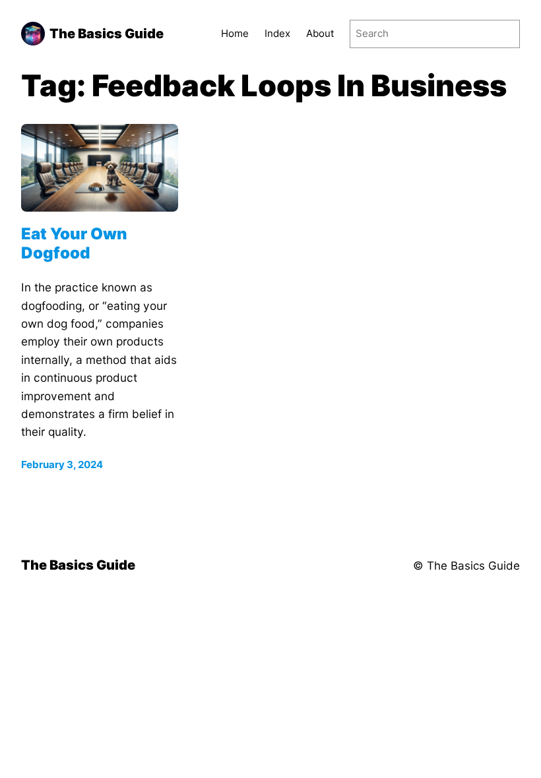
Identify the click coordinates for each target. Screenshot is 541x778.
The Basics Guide (106, 33)
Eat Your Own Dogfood (74, 243)
